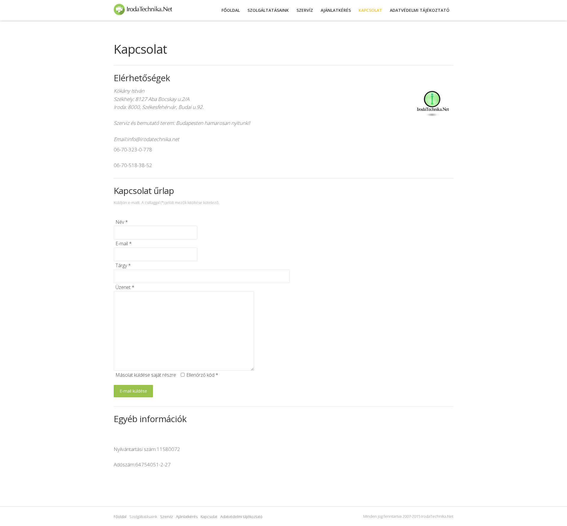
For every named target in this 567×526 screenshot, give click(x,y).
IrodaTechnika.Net (143, 10)
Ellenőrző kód (202, 375)
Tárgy (123, 265)
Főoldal (120, 516)
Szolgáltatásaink (268, 10)
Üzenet (124, 287)
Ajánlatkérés (187, 516)
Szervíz (166, 516)
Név (121, 222)
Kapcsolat (209, 516)
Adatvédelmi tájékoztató (241, 516)
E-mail (123, 243)
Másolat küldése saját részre (145, 375)
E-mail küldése (133, 391)
